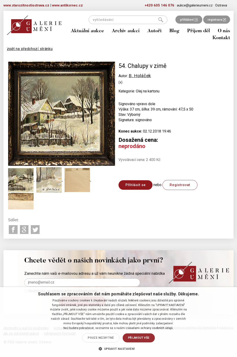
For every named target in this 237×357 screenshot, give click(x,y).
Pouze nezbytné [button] (101, 337)
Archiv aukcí (126, 31)
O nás (224, 31)
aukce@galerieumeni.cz (195, 5)
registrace (215, 19)
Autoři (154, 31)
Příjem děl (198, 31)
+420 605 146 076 (159, 5)
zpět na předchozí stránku (30, 49)
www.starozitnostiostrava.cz (26, 5)
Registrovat (180, 185)
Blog (174, 31)
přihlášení (187, 19)
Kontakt (221, 38)
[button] (118, 348)
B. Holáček (140, 75)
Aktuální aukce (87, 31)
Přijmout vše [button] (139, 337)
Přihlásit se (135, 185)
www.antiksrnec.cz (67, 5)
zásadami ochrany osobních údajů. (150, 328)
